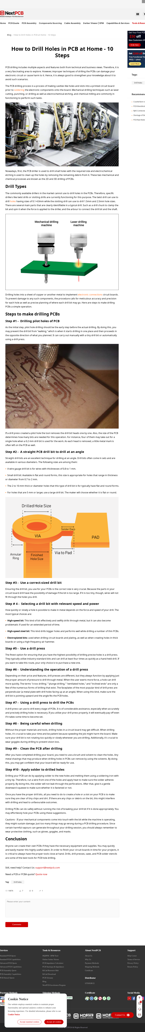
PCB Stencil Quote (7, 978)
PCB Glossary (47, 978)
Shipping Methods (92, 967)
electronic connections (90, 294)
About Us (88, 956)
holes (13, 201)
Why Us (88, 959)
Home (3, 23)
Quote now (41, 874)
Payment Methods (92, 963)
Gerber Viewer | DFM (93, 23)
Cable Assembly (72, 23)
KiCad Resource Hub (50, 970)
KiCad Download (49, 974)
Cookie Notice (14, 1014)
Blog (9, 35)
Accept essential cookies (29, 1022)
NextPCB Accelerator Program (54, 985)
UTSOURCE (90, 983)
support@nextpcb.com (47, 867)
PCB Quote (13, 23)
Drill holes (138, 83)
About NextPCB (93, 950)
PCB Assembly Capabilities (10, 974)
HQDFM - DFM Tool (50, 956)
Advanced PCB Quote (8, 963)
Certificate (89, 970)
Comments (16, 924)
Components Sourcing (50, 23)
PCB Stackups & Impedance (53, 967)
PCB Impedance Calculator (52, 963)
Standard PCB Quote (8, 956)
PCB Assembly (29, 23)
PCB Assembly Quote (8, 970)
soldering (19, 89)
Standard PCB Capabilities (10, 959)
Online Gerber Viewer (50, 959)
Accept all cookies (54, 1022)
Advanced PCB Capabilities (11, 967)
